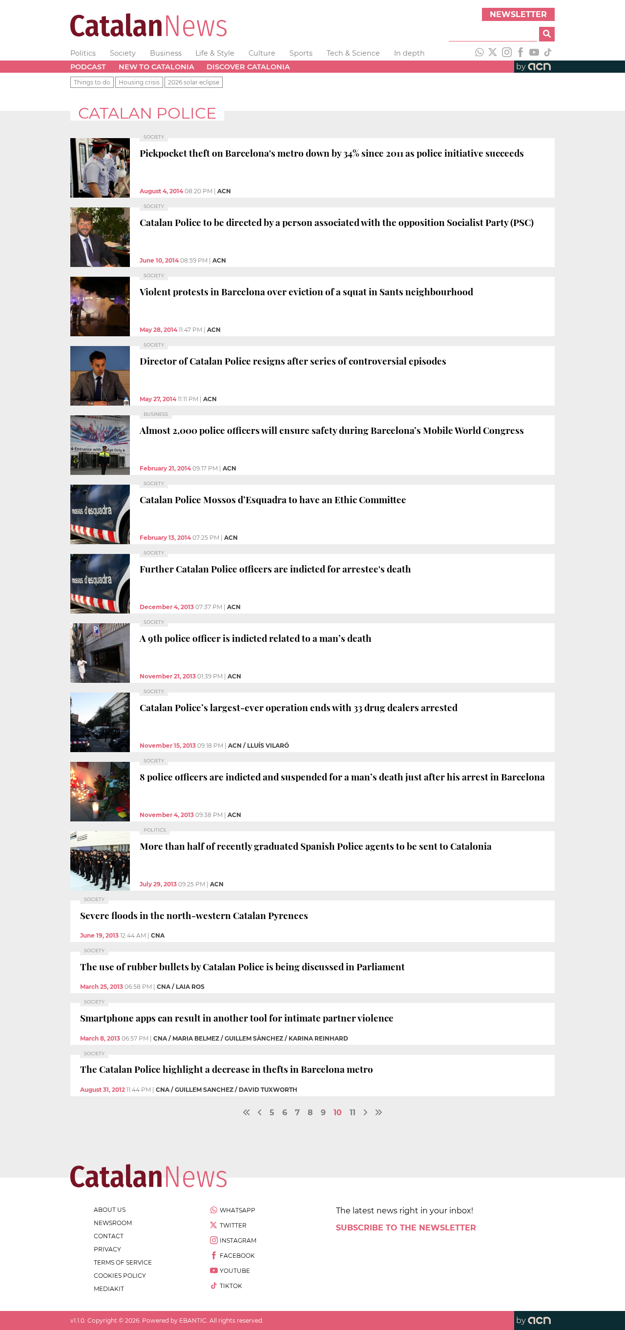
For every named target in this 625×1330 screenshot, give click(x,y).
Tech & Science (353, 53)
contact (109, 1236)
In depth (409, 53)
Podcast (88, 66)
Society (123, 53)
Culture (262, 53)
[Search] (547, 34)
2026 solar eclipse (193, 82)
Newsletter (518, 14)
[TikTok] (548, 53)
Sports (301, 53)
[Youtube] (534, 53)
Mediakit (109, 1288)
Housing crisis (139, 82)
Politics (83, 53)
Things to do (92, 82)
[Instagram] (507, 53)
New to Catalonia (156, 66)
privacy (107, 1249)
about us (109, 1209)
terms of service (123, 1262)
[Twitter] (493, 53)
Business (166, 53)
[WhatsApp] (479, 53)
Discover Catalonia (248, 66)
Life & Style (214, 53)
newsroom (113, 1223)
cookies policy (120, 1275)
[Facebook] (520, 53)
